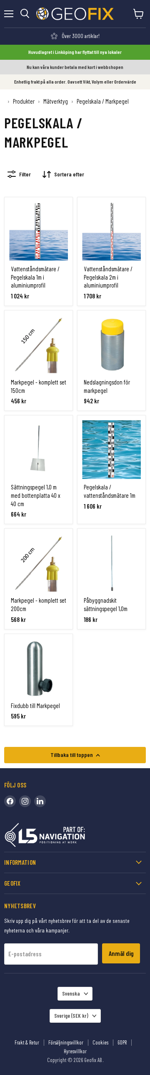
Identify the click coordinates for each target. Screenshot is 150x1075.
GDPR (122, 1042)
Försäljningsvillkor (65, 1042)
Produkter (24, 101)
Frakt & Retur (27, 1042)
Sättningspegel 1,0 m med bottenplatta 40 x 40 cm (35, 495)
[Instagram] (25, 801)
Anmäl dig (121, 953)
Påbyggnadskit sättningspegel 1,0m (106, 604)
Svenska (71, 993)
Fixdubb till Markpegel (35, 705)
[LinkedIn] (40, 801)
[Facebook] (10, 801)
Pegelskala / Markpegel (103, 101)
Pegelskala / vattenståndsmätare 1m (109, 491)
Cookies (100, 1042)
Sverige (71, 1015)
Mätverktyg (55, 101)
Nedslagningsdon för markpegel (107, 386)
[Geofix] (62, 836)
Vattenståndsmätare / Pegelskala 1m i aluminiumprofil (35, 277)
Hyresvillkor (75, 1051)
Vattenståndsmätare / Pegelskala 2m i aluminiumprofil (108, 277)
